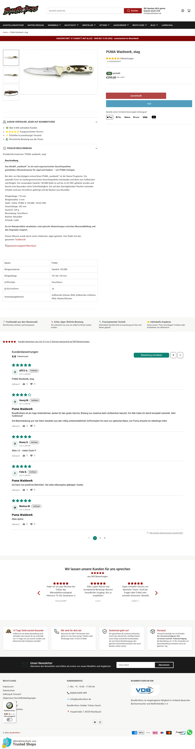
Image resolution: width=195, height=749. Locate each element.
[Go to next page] (105, 538)
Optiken (103, 25)
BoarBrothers (15, 733)
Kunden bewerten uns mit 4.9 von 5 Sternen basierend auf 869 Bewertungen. (54, 341)
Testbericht (20, 239)
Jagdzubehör (119, 25)
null (149, 103)
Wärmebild (53, 25)
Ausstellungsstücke (13, 25)
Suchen (134, 10)
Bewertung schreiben (151, 355)
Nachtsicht (70, 25)
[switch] (9, 719)
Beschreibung (11, 160)
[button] (113, 58)
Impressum (8, 686)
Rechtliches (138, 25)
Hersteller (87, 25)
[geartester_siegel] (20, 247)
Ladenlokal (167, 25)
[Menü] (14, 702)
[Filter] (173, 355)
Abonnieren (164, 665)
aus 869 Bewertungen (97, 576)
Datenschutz (9, 690)
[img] (97, 573)
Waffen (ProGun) (36, 25)
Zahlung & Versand (12, 694)
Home (5, 32)
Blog (153, 25)
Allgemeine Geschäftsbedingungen (19, 698)
